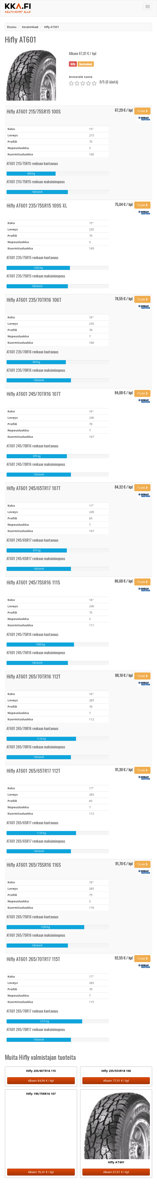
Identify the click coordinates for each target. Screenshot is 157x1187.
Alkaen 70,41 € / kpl (41, 1172)
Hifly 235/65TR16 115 (41, 1071)
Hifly (73, 64)
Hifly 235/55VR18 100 (116, 1071)
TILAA (141, 111)
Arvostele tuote (80, 77)
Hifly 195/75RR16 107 (41, 1094)
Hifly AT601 (116, 1162)
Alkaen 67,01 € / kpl (116, 1172)
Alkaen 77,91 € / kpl (116, 1081)
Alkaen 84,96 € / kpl (41, 1081)
